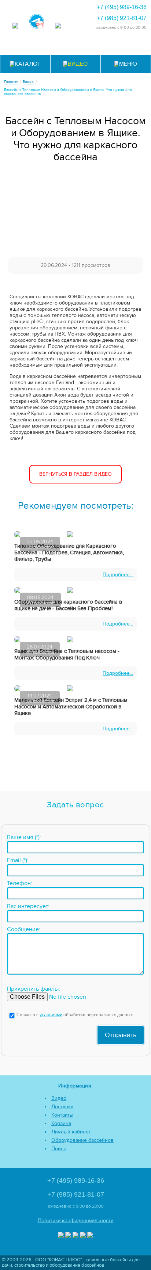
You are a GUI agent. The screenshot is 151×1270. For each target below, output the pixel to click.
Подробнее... (118, 574)
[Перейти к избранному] (75, 44)
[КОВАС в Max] (15, 26)
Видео (58, 1098)
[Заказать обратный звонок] (111, 44)
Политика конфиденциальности (76, 1220)
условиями (51, 1015)
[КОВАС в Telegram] (36, 22)
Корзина (61, 1123)
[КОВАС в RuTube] (58, 26)
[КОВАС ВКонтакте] (83, 1235)
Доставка (62, 1106)
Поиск (58, 1148)
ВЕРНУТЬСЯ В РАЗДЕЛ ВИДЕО (75, 474)
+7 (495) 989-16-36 (122, 7)
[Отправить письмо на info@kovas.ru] (93, 44)
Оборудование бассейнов (82, 1140)
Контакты (62, 1115)
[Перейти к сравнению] (57, 44)
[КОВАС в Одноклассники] (90, 1235)
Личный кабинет (71, 1132)
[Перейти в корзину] (129, 44)
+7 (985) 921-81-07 (122, 18)
